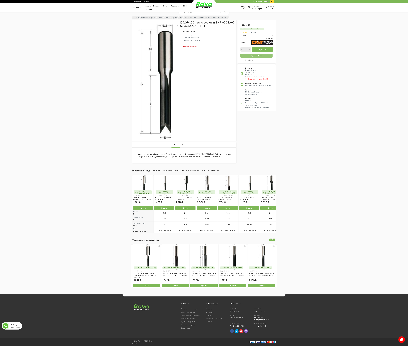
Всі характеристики (190, 46)
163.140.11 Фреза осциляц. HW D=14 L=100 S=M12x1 (268, 199)
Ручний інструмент (188, 322)
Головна (147, 6)
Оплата (166, 6)
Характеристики (188, 145)
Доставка (156, 6)
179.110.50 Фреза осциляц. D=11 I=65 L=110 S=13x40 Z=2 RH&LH (232, 274)
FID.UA (134, 343)
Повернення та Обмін (179, 6)
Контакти (148, 9)
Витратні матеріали (148, 17)
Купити (262, 49)
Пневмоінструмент (188, 318)
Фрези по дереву (171, 17)
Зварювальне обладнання (190, 315)
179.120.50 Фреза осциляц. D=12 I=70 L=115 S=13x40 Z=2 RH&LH (261, 274)
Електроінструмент (188, 312)
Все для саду (186, 328)
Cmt (180, 17)
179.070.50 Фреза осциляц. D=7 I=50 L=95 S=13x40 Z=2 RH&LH (142, 199)
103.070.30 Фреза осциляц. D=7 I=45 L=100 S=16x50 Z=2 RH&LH (175, 274)
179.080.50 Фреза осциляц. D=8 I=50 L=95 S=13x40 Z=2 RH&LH (204, 274)
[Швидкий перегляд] (152, 176)
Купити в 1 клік (256, 56)
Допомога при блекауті (189, 309)
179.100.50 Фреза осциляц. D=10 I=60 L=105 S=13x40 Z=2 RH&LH (145, 275)
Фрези (160, 17)
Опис (175, 145)
